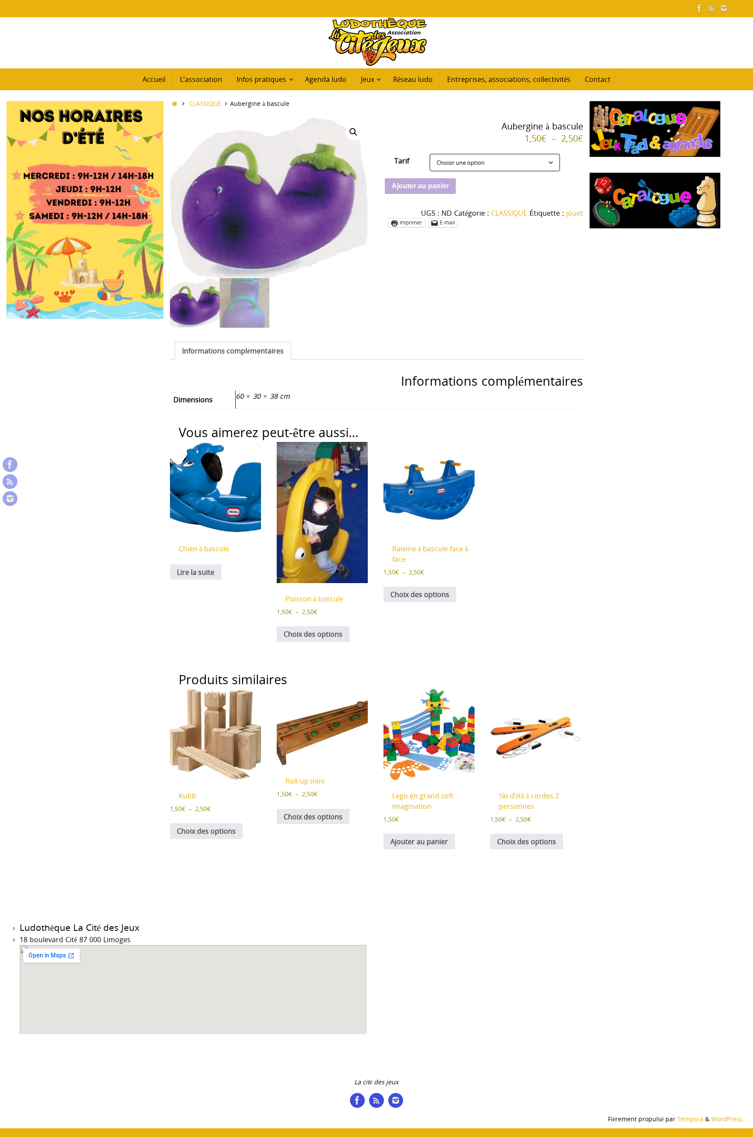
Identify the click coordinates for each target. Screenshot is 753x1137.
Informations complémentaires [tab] (233, 351)
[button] (353, 132)
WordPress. (727, 1119)
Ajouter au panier (420, 186)
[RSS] (712, 8)
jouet (574, 213)
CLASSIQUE (205, 103)
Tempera (690, 1119)
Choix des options (313, 634)
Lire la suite (195, 572)
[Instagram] (724, 8)
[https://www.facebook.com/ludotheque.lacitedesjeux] (699, 8)
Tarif (401, 161)
